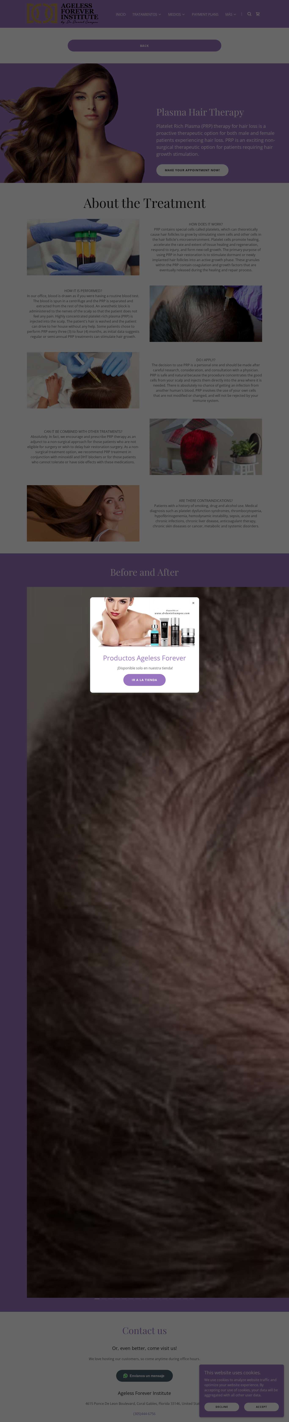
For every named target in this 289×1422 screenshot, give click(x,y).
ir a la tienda (144, 680)
